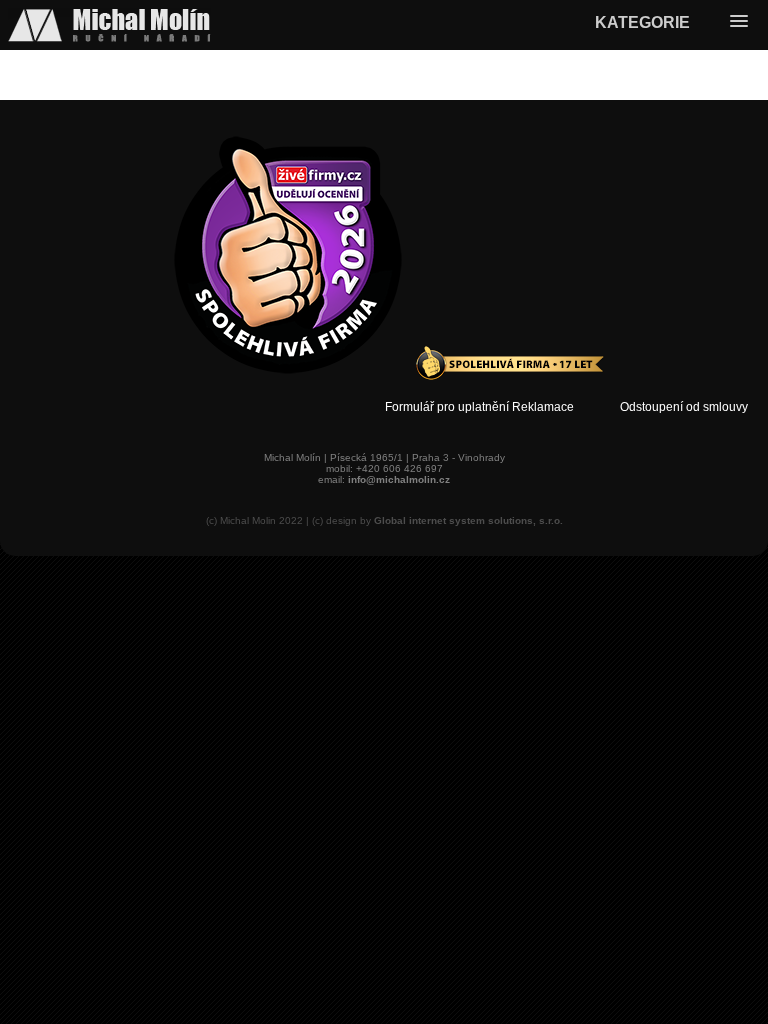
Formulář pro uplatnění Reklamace (479, 407)
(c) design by (437, 520)
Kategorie (642, 22)
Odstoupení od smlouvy (684, 407)
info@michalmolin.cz (399, 479)
